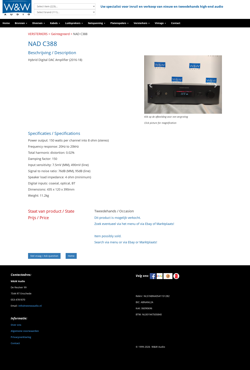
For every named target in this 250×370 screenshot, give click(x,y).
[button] (21, 23)
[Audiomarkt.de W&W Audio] (176, 276)
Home (71, 255)
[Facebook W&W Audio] (153, 276)
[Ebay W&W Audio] (160, 276)
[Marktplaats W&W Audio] (167, 276)
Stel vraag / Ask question (44, 255)
